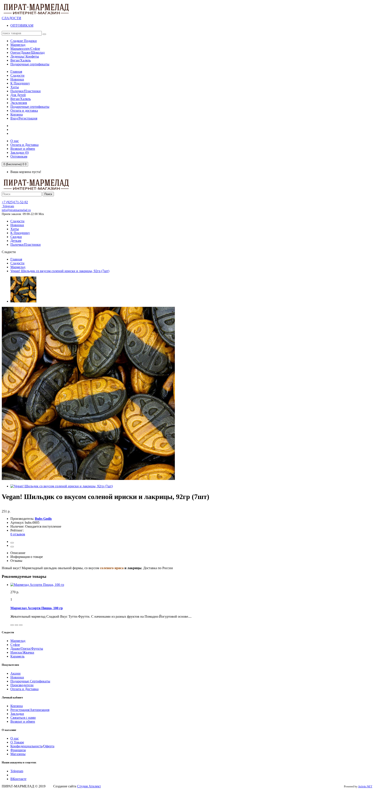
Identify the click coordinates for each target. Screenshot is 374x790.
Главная (16, 71)
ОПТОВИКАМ (21, 25)
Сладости (17, 75)
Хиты (14, 87)
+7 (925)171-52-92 (15, 202)
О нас (14, 738)
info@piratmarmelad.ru (16, 210)
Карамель (17, 656)
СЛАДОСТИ (11, 18)
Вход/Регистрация (23, 118)
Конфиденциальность (26, 746)
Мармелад (17, 267)
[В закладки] (12, 542)
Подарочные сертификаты (29, 106)
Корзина (16, 114)
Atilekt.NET (365, 786)
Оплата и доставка (24, 110)
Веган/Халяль (20, 99)
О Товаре (17, 742)
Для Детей (18, 95)
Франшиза (18, 750)
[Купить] (12, 625)
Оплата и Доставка (24, 689)
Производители (22, 685)
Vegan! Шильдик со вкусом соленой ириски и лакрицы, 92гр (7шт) (59, 271)
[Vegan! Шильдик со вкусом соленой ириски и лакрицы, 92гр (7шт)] (23, 301)
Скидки (16, 237)
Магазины (18, 754)
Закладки (17, 714)
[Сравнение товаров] (12, 546)
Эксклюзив (18, 103)
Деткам (15, 240)
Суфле (15, 644)
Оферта (48, 746)
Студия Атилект (89, 786)
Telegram (8, 206)
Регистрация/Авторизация (29, 710)
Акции (15, 673)
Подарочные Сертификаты (30, 681)
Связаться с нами (23, 717)
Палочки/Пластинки (25, 91)
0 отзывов (17, 534)
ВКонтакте (18, 779)
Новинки (17, 79)
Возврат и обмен (22, 721)
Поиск (48, 194)
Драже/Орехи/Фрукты (26, 648)
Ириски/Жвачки (22, 652)
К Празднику (20, 83)
